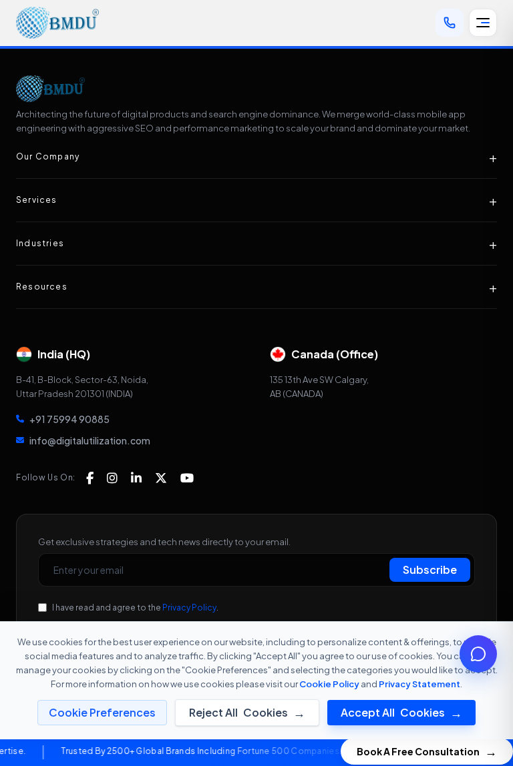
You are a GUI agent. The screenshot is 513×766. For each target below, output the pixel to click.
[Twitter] (161, 477)
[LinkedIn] (136, 477)
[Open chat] (478, 654)
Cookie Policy (329, 684)
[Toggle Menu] (483, 23)
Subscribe (430, 569)
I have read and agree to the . (135, 608)
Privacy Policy (189, 608)
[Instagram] (112, 477)
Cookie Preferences (102, 712)
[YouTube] (187, 477)
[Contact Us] (450, 23)
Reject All (247, 712)
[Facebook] (90, 477)
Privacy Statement (419, 684)
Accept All (401, 712)
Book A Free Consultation (427, 751)
